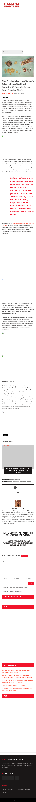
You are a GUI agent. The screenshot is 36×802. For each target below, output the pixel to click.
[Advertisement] (18, 29)
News (18, 479)
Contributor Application (7, 789)
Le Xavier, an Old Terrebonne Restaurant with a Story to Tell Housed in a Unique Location (17, 689)
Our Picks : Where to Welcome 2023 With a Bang (14, 685)
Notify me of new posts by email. (12, 591)
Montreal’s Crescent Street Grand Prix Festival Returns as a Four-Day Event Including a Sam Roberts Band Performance (17, 676)
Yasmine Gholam (7, 93)
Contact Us (4, 792)
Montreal (12, 479)
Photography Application (24, 789)
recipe (22, 481)
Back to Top (17, 753)
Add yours (24, 555)
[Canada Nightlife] (14, 2)
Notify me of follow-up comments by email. (15, 587)
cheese (10, 481)
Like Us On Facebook (12, 597)
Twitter (4, 525)
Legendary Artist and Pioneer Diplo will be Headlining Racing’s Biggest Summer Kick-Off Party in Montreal (17, 681)
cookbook (16, 481)
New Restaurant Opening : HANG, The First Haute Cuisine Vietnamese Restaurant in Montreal (16, 671)
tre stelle (28, 481)
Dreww (20, 800)
